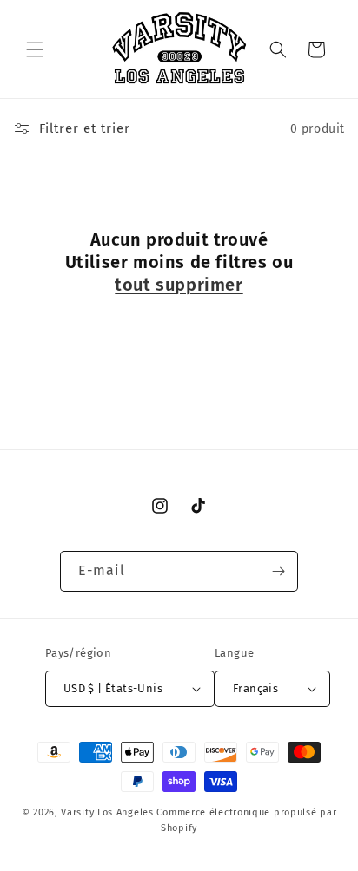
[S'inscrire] (278, 571)
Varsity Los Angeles (107, 812)
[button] (35, 49)
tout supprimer (178, 284)
